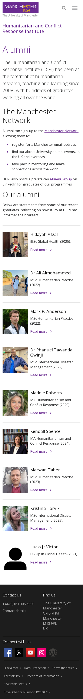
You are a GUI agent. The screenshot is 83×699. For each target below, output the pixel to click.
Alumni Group (61, 179)
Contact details (14, 610)
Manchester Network (61, 130)
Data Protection (35, 668)
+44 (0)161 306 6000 (18, 604)
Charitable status (15, 684)
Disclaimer (11, 668)
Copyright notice (63, 668)
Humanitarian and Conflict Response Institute (32, 28)
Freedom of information (42, 676)
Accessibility (12, 676)
